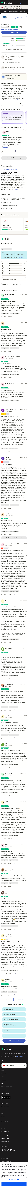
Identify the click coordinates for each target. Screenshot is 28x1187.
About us (3, 1073)
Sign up (3, 1116)
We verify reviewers (9, 1030)
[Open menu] (26, 2)
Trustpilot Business (6, 1125)
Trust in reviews (5, 1106)
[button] (13, 83)
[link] (3, 27)
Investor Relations (5, 1093)
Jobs (2, 1076)
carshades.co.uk (7, 208)
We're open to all (8, 1009)
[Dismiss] (26, 7)
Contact (3, 1080)
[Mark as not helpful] (20, 104)
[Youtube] (14, 1150)
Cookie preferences (14, 1179)
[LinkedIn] (11, 1150)
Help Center (4, 1110)
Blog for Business (5, 1138)
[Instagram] (8, 1150)
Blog (2, 1083)
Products (3, 1128)
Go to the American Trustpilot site (13, 8)
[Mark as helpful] (18, 104)
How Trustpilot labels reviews (9, 290)
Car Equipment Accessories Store (11, 11)
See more (20, 100)
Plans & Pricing (5, 1131)
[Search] (23, 3)
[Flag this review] (16, 151)
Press (2, 1090)
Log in (2, 1113)
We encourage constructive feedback (10, 1025)
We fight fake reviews (9, 1014)
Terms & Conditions (6, 1161)
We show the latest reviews (11, 1019)
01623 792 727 (7, 202)
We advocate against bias (10, 1036)
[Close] (26, 1165)
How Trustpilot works (6, 1086)
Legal (2, 1155)
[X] (5, 1150)
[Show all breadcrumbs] (2, 11)
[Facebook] (2, 1150)
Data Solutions (5, 1141)
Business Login (5, 1135)
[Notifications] (20, 2)
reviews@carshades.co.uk (10, 205)
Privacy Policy (19, 1056)
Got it (14, 1184)
